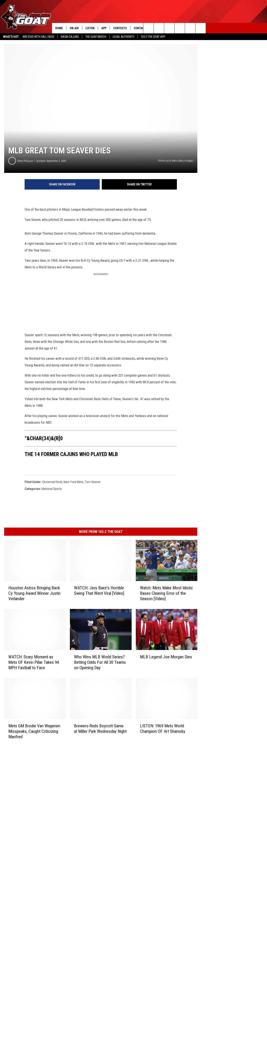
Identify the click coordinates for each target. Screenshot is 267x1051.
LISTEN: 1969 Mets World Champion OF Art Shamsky (162, 728)
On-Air (74, 28)
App (103, 28)
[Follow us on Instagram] (180, 28)
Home (59, 28)
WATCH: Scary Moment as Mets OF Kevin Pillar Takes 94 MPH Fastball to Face (33, 662)
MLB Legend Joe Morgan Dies (166, 656)
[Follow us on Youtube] (190, 28)
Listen (90, 28)
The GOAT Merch (95, 36)
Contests (120, 28)
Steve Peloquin (25, 160)
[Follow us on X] (200, 28)
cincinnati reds (52, 482)
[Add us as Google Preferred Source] (159, 28)
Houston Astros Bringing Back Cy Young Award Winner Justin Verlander (34, 593)
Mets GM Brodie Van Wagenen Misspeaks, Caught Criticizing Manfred (34, 731)
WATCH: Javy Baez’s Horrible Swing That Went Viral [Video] (99, 590)
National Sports (52, 488)
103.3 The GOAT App (153, 36)
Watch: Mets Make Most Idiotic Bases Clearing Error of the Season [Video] (166, 593)
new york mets (73, 482)
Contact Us (142, 28)
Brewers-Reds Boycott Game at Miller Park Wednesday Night (100, 728)
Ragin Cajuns (70, 36)
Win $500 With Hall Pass (38, 36)
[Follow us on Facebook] (169, 28)
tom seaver (93, 482)
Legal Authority (123, 36)
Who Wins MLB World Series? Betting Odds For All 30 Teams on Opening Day (100, 662)
